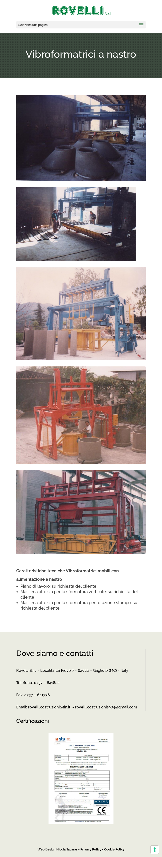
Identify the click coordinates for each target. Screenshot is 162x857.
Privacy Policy (90, 849)
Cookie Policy (114, 849)
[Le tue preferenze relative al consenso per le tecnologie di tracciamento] (155, 850)
